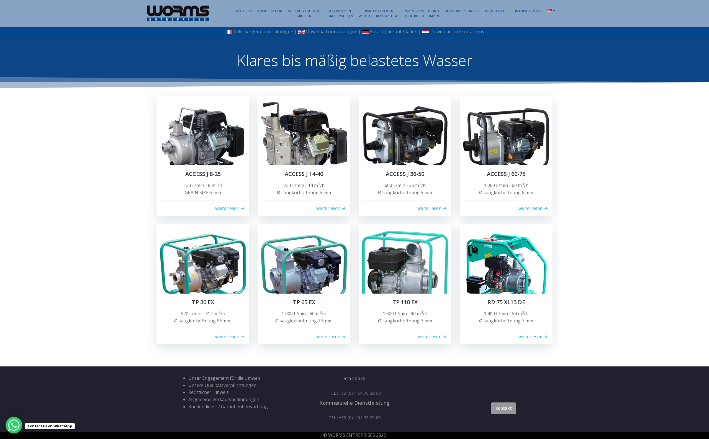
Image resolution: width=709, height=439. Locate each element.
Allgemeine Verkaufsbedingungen (223, 399)
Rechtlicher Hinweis (208, 392)
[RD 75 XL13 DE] (506, 270)
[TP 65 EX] (304, 270)
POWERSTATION (269, 11)
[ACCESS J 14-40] (304, 142)
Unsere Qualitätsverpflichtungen (222, 385)
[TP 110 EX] (405, 270)
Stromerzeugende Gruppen (304, 13)
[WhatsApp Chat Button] (14, 425)
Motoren (243, 11)
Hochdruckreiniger (462, 11)
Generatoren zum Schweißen (339, 13)
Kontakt (503, 408)
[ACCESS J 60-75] (506, 142)
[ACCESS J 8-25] (202, 142)
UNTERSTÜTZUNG (527, 11)
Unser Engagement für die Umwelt (224, 378)
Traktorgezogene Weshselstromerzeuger (379, 13)
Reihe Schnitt (496, 11)
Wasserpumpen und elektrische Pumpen (422, 13)
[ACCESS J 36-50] (405, 142)
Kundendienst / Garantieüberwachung (228, 407)
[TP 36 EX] (202, 270)
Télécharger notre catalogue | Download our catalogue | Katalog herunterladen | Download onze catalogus (358, 32)
